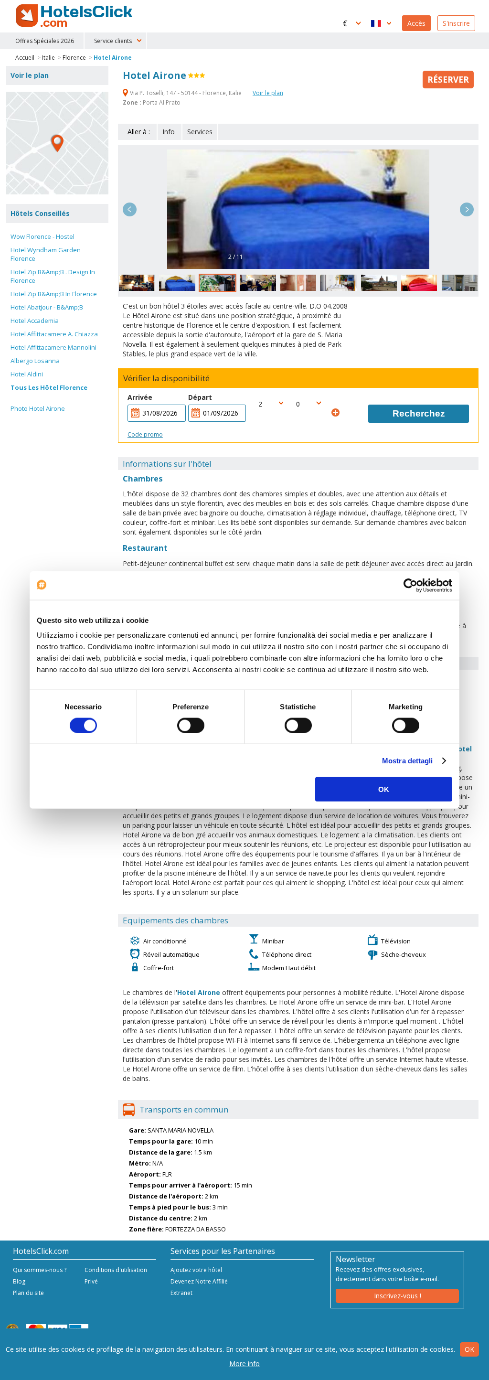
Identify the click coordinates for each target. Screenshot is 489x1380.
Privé (91, 1281)
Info (168, 131)
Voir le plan (268, 93)
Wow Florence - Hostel (42, 236)
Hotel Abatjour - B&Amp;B (47, 307)
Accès (416, 23)
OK (383, 789)
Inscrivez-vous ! (397, 1295)
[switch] (190, 725)
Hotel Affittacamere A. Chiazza (54, 334)
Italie (48, 57)
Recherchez (419, 413)
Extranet (181, 1293)
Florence (74, 57)
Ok (469, 1349)
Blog (19, 1281)
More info (244, 1363)
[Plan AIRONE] (57, 143)
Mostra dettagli (407, 760)
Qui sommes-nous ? (39, 1270)
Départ (200, 397)
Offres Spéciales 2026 (44, 41)
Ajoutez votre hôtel (196, 1270)
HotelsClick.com (75, 16)
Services (200, 131)
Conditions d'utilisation (116, 1270)
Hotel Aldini (27, 374)
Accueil (24, 57)
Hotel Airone (113, 57)
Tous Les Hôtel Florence (49, 387)
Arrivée (140, 397)
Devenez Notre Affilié (199, 1281)
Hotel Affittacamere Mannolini (53, 347)
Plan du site (28, 1293)
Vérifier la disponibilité (166, 378)
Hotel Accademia (35, 320)
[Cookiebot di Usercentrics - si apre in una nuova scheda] (410, 585)
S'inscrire (456, 23)
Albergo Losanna (35, 360)
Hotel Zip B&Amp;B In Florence (54, 293)
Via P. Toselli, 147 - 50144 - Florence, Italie (185, 93)
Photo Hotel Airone (38, 408)
